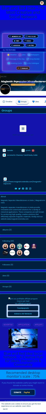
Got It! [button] (5, 409)
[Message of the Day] (7, 59)
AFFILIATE (39, 324)
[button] (42, 2)
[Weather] (8, 54)
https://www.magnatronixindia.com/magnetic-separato (22, 183)
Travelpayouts (23, 308)
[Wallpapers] (28, 54)
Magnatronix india (27, 82)
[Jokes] (19, 54)
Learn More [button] (26, 406)
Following (6, 241)
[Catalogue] (25, 63)
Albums (5, 230)
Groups (5, 287)
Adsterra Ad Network (23, 314)
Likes (4, 276)
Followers (6, 265)
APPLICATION (23, 324)
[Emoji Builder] (27, 59)
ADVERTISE (8, 324)
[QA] (8, 63)
